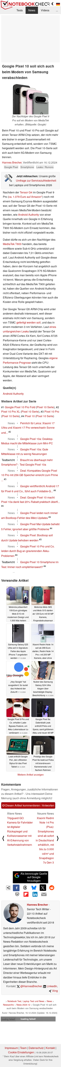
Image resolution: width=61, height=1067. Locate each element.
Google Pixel (11, 167)
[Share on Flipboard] (26, 894)
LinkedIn (51, 986)
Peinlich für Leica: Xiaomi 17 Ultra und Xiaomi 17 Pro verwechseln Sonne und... (28, 428)
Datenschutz (36, 1048)
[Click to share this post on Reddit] (51, 887)
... (57, 10)
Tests (19, 10)
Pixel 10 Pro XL (10, 411)
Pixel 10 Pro (51, 411)
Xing (55, 991)
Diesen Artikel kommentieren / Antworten (29, 805)
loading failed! (8, 1019)
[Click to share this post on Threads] (25, 888)
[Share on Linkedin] (35, 894)
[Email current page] (43, 894)
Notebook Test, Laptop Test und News (25, 1001)
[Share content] (8, 888)
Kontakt (50, 1048)
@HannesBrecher (31, 986)
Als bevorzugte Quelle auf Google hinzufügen (34, 877)
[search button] (48, 4)
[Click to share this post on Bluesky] (34, 888)
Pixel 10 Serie (45, 407)
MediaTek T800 (12, 244)
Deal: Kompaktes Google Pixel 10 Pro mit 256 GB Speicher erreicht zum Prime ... (29, 475)
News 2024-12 (23, 1004)
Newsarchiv (8, 1004)
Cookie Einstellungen (21, 1052)
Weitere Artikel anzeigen (30, 774)
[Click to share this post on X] (43, 887)
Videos (45, 10)
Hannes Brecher (12, 162)
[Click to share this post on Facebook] (16, 888)
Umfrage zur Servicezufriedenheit (36, 180)
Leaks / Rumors (44, 167)
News (31, 10)
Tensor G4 (26, 192)
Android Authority (28, 215)
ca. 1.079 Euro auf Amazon (25, 197)
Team (23, 1048)
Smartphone (27, 167)
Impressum (11, 1048)
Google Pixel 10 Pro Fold (20, 407)
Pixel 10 (30, 416)
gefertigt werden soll (28, 322)
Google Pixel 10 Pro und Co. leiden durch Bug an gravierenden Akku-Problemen (28, 551)
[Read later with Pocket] (17, 894)
